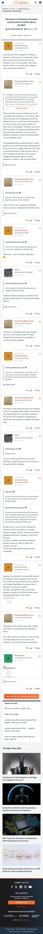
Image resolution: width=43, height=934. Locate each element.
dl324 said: (9, 491)
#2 (40, 82)
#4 (40, 228)
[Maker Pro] (35, 915)
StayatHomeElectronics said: (15, 242)
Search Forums (16, 35)
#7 (40, 354)
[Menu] (3, 2)
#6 (40, 322)
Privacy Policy (10, 929)
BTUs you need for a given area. (17, 708)
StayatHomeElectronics (24, 81)
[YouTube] (30, 886)
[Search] (36, 2)
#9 (40, 436)
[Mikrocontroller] (21, 920)
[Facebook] (12, 887)
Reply (38, 74)
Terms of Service (20, 929)
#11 (40, 565)
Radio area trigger (12, 714)
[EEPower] (24, 916)
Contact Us (21, 902)
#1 (40, 44)
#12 (40, 616)
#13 (40, 656)
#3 (40, 180)
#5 (40, 270)
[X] (16, 887)
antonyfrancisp (15, 29)
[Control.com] (10, 916)
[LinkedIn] (21, 887)
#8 (40, 398)
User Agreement (32, 929)
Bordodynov (20, 655)
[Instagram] (25, 887)
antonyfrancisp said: (12, 192)
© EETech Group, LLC (15, 931)
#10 (40, 478)
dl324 (17, 270)
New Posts (28, 35)
